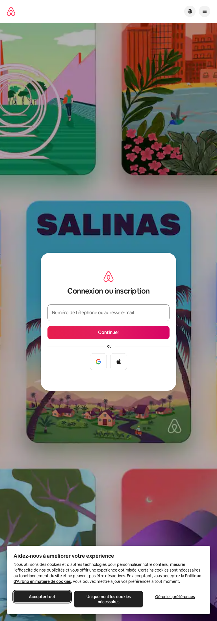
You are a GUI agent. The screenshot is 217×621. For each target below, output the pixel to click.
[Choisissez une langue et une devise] (190, 11)
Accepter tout (42, 596)
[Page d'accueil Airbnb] (11, 11)
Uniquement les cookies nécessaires (108, 599)
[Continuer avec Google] (98, 361)
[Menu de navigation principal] (204, 11)
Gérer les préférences (175, 596)
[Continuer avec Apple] (118, 361)
